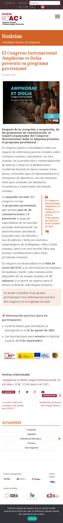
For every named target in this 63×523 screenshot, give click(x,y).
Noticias (19, 42)
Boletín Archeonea (30, 438)
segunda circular (39, 301)
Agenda (31, 434)
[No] (59, 513)
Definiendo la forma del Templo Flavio (50, 404)
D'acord (32, 518)
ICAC (25, 20)
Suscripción (31, 447)
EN (32, 7)
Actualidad (8, 42)
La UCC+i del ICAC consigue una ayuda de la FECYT (12, 405)
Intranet (23, 3)
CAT (20, 7)
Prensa (31, 443)
